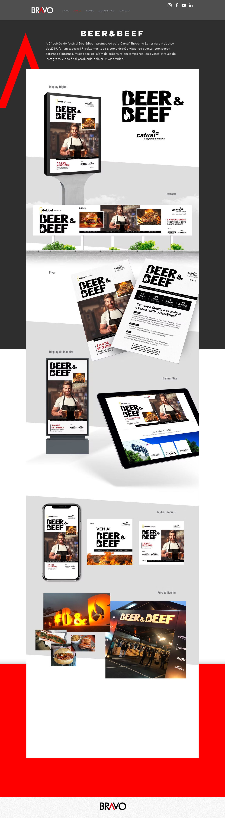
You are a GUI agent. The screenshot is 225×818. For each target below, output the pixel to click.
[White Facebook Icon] (176, 5)
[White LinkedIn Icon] (190, 5)
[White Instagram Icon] (169, 5)
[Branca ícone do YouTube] (183, 5)
